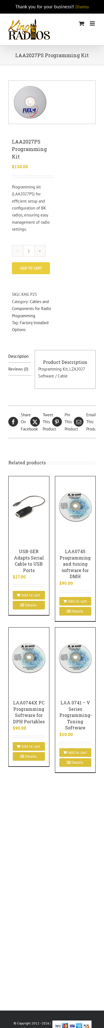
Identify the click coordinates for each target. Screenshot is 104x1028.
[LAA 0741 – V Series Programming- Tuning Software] (75, 658)
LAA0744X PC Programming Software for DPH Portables (29, 712)
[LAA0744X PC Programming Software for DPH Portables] (29, 658)
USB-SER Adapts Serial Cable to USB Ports (29, 560)
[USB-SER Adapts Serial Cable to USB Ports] (29, 507)
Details (31, 605)
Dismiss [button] (82, 6)
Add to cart (31, 268)
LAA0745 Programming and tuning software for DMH (75, 563)
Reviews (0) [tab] (18, 369)
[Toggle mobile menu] (93, 23)
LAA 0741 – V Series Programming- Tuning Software (75, 715)
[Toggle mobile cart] (81, 23)
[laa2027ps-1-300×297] (52, 102)
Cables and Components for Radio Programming (31, 308)
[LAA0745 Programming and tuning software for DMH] (75, 507)
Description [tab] (18, 356)
